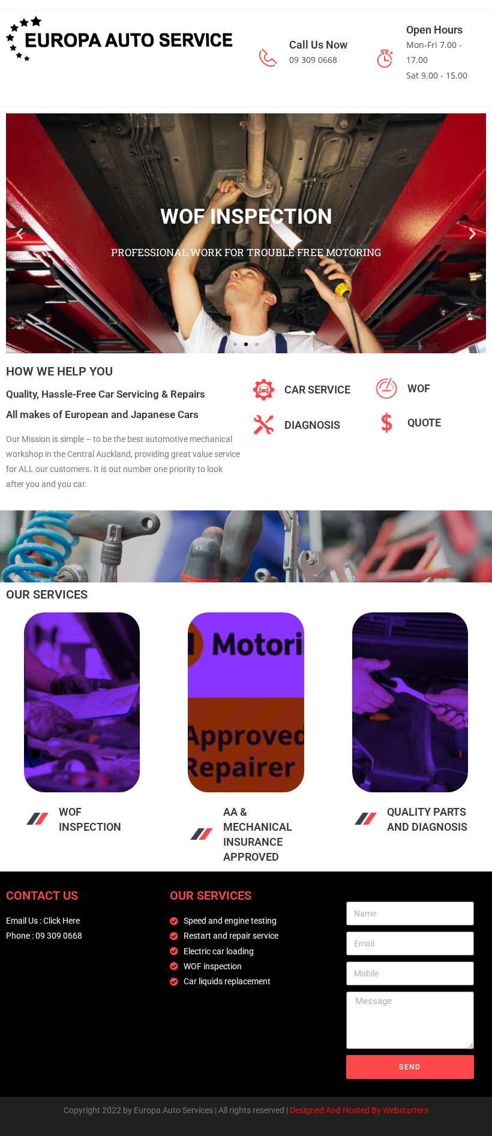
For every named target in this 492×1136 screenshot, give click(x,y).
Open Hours (434, 29)
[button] (19, 233)
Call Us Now (318, 44)
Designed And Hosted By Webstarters (359, 1110)
